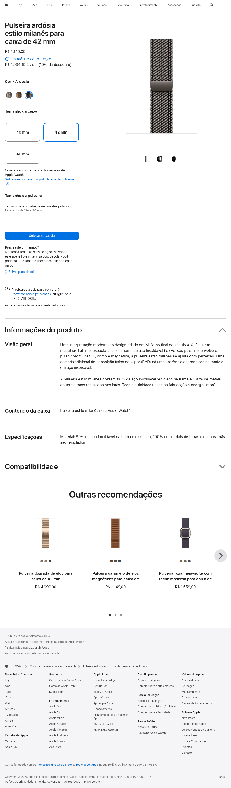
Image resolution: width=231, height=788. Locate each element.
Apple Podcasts (58, 735)
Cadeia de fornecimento (197, 703)
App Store (55, 747)
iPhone (9, 697)
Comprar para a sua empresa (156, 686)
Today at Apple (102, 692)
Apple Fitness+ (58, 729)
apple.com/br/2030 (37, 647)
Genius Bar (100, 686)
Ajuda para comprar (105, 730)
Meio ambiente (191, 692)
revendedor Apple (87, 764)
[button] (211, 5)
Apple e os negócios (150, 680)
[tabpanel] (161, 85)
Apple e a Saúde (148, 727)
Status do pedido (103, 724)
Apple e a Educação (150, 701)
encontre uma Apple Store (55, 764)
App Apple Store (103, 703)
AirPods (10, 709)
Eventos (187, 747)
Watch (19, 666)
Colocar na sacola (42, 235)
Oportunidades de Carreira (198, 729)
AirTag (9, 720)
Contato (187, 752)
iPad (8, 692)
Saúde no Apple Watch (152, 733)
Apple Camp (101, 697)
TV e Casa (11, 715)
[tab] (146, 160)
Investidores (189, 735)
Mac (7, 686)
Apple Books (57, 741)
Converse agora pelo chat (32, 294)
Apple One (55, 706)
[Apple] (6, 666)
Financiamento (102, 709)
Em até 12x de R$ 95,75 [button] (30, 59)
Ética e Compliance (194, 741)
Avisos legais (72, 781)
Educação (188, 686)
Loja (7, 680)
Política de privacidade (19, 781)
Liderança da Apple (194, 724)
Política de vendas (48, 781)
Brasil (222, 777)
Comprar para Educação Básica (157, 706)
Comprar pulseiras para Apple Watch (53, 666)
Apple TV (54, 712)
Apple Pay (11, 747)
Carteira (10, 741)
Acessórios (12, 726)
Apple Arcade (57, 724)
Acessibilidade (191, 680)
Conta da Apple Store (62, 686)
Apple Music (56, 718)
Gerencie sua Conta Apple (65, 680)
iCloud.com (56, 692)
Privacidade (189, 697)
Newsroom (188, 718)
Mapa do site (92, 781)
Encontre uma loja (104, 680)
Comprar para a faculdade (154, 712)
